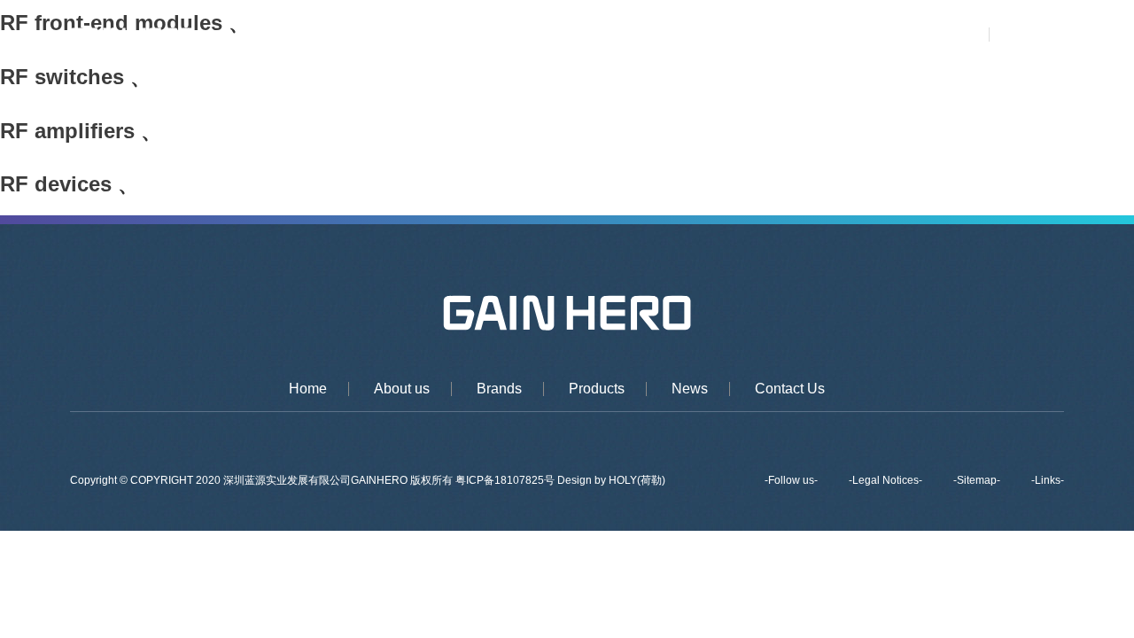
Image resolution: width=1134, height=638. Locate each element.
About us (530, 35)
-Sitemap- (976, 480)
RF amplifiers (67, 131)
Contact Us (858, 35)
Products (695, 35)
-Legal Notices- (885, 480)
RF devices (56, 184)
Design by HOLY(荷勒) (611, 480)
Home (452, 35)
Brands (613, 35)
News (772, 35)
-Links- (1047, 480)
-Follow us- (791, 480)
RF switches (62, 77)
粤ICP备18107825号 (506, 480)
